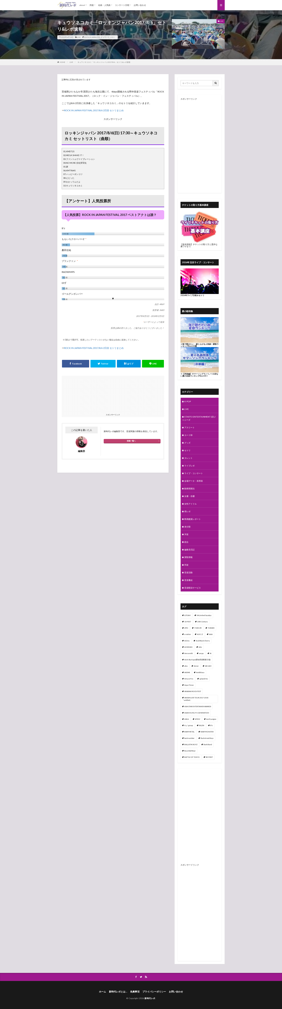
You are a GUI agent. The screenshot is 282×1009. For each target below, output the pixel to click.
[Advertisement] (87, 394)
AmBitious (200, 672)
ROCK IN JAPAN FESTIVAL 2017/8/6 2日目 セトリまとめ (94, 110)
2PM (186, 628)
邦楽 (92, 5)
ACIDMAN (188, 647)
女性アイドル (190, 504)
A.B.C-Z (200, 634)
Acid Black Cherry (203, 641)
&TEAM (187, 615)
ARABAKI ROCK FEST (192, 691)
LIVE (79, 37)
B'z (211, 725)
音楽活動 (188, 572)
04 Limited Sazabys (204, 615)
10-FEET (187, 622)
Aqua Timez (189, 685)
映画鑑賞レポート (192, 519)
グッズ (187, 442)
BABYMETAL (189, 732)
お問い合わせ (140, 5)
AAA (211, 634)
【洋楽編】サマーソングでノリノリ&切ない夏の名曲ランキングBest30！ (199, 375)
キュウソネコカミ (108, 37)
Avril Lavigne (211, 719)
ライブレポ (189, 465)
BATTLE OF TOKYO (192, 757)
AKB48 (187, 672)
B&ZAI (201, 725)
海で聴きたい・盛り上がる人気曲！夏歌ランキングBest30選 (200, 345)
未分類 (187, 526)
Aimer (196, 666)
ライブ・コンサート (193, 473)
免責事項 (135, 991)
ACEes (187, 641)
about (82, 5)
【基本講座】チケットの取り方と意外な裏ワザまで (199, 245)
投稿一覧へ (131, 441)
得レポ (187, 511)
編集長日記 (189, 549)
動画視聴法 (189, 488)
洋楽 (186, 534)
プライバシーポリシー (154, 991)
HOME (62, 62)
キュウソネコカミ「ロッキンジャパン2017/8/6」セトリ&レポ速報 (104, 62)
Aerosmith (188, 653)
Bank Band (208, 744)
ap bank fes (203, 679)
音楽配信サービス (192, 587)
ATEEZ (197, 719)
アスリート (189, 427)
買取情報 (188, 557)
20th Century (202, 622)
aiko (186, 666)
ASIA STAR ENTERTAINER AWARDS (197, 706)
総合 (186, 542)
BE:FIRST (209, 757)
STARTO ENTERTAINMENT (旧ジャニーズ (199, 418)
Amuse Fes (188, 679)
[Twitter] (103, 364)
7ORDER (211, 628)
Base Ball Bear (190, 751)
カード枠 (188, 435)
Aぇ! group (188, 725)
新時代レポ (150, 998)
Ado (200, 647)
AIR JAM (208, 666)
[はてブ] (129, 364)
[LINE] (153, 364)
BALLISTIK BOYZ (190, 744)
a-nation (187, 634)
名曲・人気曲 (104, 5)
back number (189, 738)
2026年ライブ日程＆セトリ (192, 295)
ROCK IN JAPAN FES (92, 37)
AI (210, 653)
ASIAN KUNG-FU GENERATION (196, 713)
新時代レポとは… (118, 991)
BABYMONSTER (207, 732)
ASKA (186, 719)
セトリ (187, 450)
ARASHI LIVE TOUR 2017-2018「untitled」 (195, 699)
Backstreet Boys (207, 738)
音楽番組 (188, 580)
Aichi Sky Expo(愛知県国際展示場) (197, 660)
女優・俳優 (189, 496)
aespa (201, 653)
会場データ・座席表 (193, 481)
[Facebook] (75, 364)
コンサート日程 (122, 5)
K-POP (187, 401)
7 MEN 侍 (198, 628)
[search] (216, 83)
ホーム (102, 991)
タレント (188, 458)
